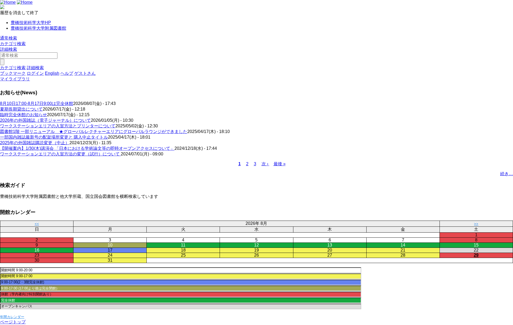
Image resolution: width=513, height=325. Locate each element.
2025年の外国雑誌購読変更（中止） (34, 142)
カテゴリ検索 (13, 43)
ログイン (35, 73)
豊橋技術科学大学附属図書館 (38, 28)
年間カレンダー (12, 317)
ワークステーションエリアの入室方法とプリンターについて (57, 126)
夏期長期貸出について (21, 109)
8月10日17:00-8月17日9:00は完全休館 (36, 103)
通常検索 (8, 38)
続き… (506, 173)
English (52, 73)
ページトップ (13, 322)
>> (476, 224)
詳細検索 (8, 49)
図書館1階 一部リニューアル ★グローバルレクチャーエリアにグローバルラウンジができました (93, 131)
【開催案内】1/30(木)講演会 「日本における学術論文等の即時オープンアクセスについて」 (87, 148)
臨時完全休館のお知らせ (23, 114)
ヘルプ (66, 73)
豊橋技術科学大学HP (31, 22)
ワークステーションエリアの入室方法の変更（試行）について (60, 154)
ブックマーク (13, 73)
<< (37, 224)
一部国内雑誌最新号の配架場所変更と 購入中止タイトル (54, 137)
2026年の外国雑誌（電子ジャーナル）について (45, 120)
